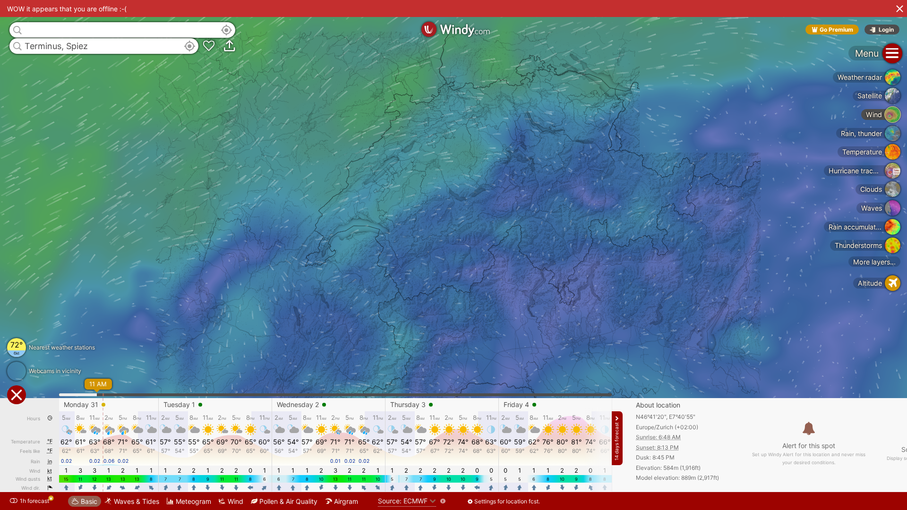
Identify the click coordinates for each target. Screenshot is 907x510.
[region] (453, 255)
